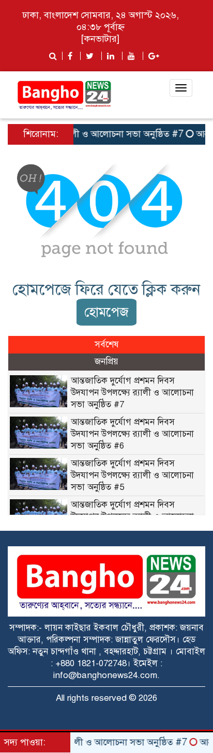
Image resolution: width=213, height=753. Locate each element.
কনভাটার (100, 38)
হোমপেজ (106, 312)
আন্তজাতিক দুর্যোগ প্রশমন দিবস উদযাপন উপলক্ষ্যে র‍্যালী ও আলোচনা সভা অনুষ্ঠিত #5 (132, 475)
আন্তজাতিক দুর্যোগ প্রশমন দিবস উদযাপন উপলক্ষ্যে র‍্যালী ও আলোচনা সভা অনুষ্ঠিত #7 (132, 392)
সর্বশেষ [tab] (107, 344)
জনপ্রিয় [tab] (106, 361)
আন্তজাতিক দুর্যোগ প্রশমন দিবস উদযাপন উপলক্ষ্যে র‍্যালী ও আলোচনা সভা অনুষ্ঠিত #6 (132, 434)
